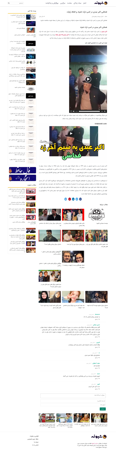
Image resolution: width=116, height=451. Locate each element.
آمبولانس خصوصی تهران (19, 35)
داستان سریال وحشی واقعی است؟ (52, 244)
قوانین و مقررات (34, 436)
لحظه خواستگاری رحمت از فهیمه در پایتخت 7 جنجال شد (73, 266)
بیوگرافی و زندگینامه (52, 3)
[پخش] (105, 111)
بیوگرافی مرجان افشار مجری (19, 222)
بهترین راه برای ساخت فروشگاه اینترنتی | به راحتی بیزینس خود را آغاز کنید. (17, 49)
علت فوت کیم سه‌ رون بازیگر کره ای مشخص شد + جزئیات (73, 307)
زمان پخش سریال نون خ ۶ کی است (75, 244)
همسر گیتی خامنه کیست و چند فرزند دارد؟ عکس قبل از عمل (51, 307)
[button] (88, 79)
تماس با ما (35, 445)
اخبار (84, 3)
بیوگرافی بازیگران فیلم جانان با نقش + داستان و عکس (50, 265)
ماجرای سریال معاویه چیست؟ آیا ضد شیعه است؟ (97, 307)
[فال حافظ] (22, 173)
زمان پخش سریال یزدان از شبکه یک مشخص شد (50, 224)
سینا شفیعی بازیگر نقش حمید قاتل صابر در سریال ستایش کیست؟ (51, 286)
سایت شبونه (95, 443)
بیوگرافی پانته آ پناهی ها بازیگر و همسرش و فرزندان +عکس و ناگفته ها (17, 250)
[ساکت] (73, 111)
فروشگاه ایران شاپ (21, 28)
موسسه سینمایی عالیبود (102, 223)
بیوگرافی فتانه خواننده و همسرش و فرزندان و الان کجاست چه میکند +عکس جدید (17, 236)
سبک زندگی (77, 3)
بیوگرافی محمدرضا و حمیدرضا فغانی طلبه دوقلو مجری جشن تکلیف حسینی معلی (17, 191)
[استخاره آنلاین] (22, 181)
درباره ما (36, 442)
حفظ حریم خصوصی (32, 439)
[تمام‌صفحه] (71, 111)
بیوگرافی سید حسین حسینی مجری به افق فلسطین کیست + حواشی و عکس (17, 217)
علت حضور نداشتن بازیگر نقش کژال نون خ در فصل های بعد (97, 245)
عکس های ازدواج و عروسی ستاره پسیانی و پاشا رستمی (74, 224)
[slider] (89, 111)
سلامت (69, 3)
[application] (88, 79)
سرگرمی (62, 3)
